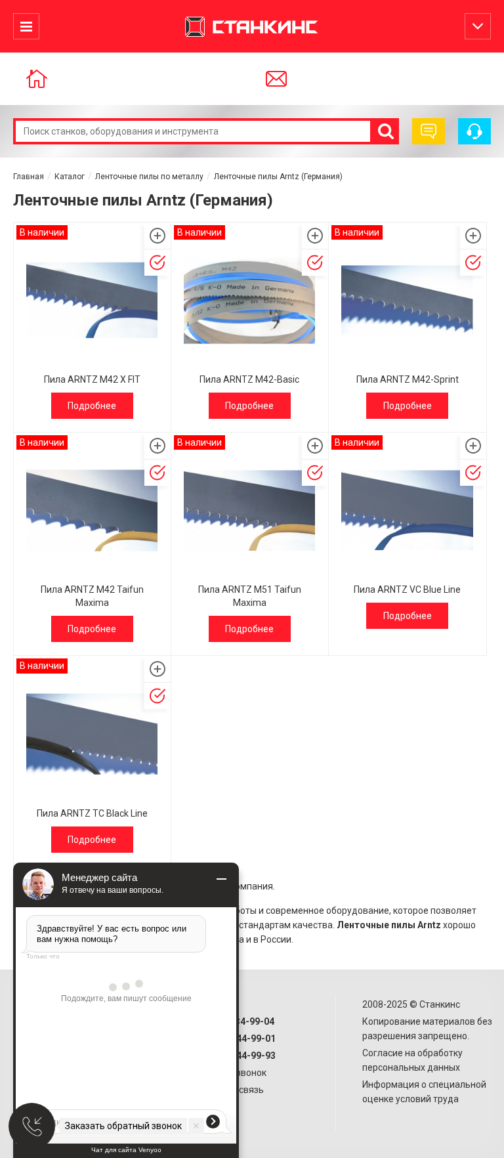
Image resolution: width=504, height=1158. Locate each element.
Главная (28, 176)
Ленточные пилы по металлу (149, 176)
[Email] (293, 78)
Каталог (69, 176)
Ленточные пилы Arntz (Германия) (278, 176)
